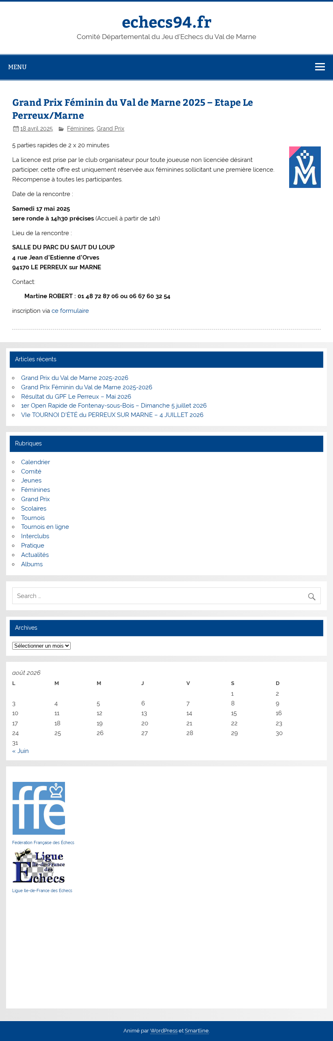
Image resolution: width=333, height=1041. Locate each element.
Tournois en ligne (45, 526)
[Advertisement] (36, 951)
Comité (31, 471)
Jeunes (31, 480)
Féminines (80, 128)
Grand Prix (110, 128)
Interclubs (35, 536)
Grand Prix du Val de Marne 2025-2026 (74, 378)
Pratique (32, 545)
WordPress (163, 1031)
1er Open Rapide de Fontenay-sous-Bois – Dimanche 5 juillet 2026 (114, 405)
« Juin (20, 751)
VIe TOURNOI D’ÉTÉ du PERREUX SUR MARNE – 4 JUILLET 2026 (112, 415)
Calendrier (35, 462)
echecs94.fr (167, 21)
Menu (17, 67)
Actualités (35, 555)
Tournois (33, 518)
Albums (32, 564)
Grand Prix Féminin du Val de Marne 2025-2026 (86, 387)
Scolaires (33, 508)
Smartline (197, 1031)
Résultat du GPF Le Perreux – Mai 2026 (76, 396)
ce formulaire (70, 310)
